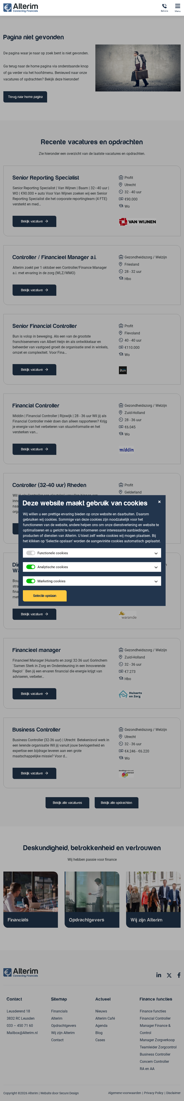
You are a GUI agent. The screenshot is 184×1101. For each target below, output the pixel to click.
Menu (178, 11)
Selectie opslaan (44, 596)
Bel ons (164, 10)
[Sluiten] (159, 502)
